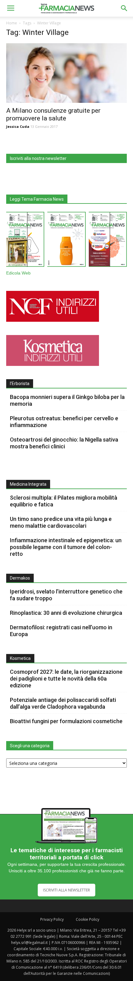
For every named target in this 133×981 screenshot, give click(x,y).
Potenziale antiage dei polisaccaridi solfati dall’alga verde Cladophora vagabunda (63, 703)
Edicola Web (18, 273)
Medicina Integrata (28, 484)
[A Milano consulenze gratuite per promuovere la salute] (66, 73)
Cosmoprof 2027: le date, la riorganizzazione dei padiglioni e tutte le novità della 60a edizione (66, 679)
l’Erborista (19, 383)
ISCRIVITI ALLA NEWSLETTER (66, 890)
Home (11, 23)
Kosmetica (20, 658)
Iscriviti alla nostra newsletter (38, 158)
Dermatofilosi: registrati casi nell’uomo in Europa (61, 630)
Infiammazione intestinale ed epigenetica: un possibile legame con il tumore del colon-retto (66, 547)
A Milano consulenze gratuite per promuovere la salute (53, 114)
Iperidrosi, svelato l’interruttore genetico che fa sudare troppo (66, 595)
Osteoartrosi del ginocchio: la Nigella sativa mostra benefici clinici (64, 443)
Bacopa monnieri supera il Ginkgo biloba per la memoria (67, 400)
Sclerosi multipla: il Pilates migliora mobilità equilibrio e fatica (63, 501)
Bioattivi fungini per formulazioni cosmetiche (66, 721)
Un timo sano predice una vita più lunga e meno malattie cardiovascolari (61, 522)
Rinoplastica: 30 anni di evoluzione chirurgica (66, 613)
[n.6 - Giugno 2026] (66, 240)
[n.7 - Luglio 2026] (25, 241)
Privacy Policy (52, 919)
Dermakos (20, 578)
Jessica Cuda (17, 126)
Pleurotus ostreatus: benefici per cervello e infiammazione (64, 421)
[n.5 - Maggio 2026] (108, 240)
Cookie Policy (87, 919)
